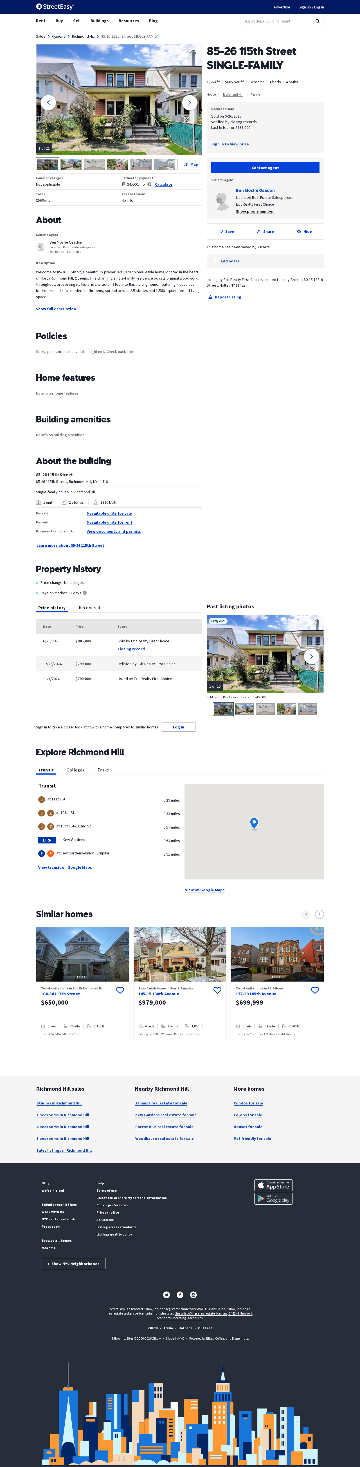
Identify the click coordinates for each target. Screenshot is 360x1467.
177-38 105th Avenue (256, 993)
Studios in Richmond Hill (59, 1103)
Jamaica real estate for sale (161, 1103)
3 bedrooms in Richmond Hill (63, 1138)
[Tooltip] (84, 593)
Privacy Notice (107, 1212)
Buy (59, 20)
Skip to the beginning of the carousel (180, 1046)
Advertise (282, 7)
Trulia (168, 1328)
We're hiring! (53, 1190)
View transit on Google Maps (65, 867)
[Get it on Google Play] (273, 1199)
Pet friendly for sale (252, 1138)
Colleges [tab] (76, 770)
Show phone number (255, 211)
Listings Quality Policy (114, 1234)
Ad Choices (105, 1220)
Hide (307, 231)
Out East (205, 1328)
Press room (51, 1226)
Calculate (163, 184)
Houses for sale (248, 1126)
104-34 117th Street (60, 993)
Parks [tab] (103, 770)
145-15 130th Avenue (158, 993)
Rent (41, 20)
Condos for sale (248, 1103)
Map (194, 164)
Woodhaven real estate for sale (164, 1138)
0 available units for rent (109, 522)
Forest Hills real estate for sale (164, 1126)
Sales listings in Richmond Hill (64, 1150)
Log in (178, 727)
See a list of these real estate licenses (201, 1313)
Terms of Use (106, 1190)
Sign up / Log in (311, 7)
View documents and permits (114, 531)
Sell (76, 20)
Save (229, 231)
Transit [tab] (46, 770)
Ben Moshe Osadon (255, 190)
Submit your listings (59, 1204)
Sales (41, 36)
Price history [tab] (52, 607)
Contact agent (265, 167)
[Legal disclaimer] (149, 184)
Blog (153, 20)
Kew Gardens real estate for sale (166, 1114)
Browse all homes (57, 1240)
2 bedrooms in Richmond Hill (63, 1126)
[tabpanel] (119, 652)
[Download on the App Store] (273, 1185)
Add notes (230, 261)
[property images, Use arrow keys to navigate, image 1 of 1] (180, 954)
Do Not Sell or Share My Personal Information (131, 1198)
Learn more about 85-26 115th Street (70, 545)
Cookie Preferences (112, 1205)
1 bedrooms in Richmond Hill (63, 1114)
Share (268, 231)
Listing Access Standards (116, 1227)
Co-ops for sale (248, 1114)
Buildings (100, 20)
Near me (49, 1248)
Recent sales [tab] (92, 607)
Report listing (228, 297)
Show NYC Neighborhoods (74, 1263)
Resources (129, 20)
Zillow (153, 1328)
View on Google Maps (205, 889)
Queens (59, 36)
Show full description (56, 308)
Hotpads (185, 1328)
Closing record (131, 648)
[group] (82, 984)
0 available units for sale (109, 513)
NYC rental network (58, 1219)
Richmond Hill (83, 36)
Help (100, 1183)
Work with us (53, 1212)
